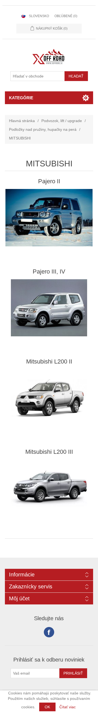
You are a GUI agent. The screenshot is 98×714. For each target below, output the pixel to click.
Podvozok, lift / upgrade (61, 121)
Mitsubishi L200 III (49, 451)
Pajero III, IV (49, 271)
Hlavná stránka (22, 121)
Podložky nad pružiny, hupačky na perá (42, 129)
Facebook (49, 632)
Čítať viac (67, 707)
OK (47, 707)
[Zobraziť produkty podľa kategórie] (49, 217)
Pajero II (49, 181)
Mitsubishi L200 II (49, 361)
